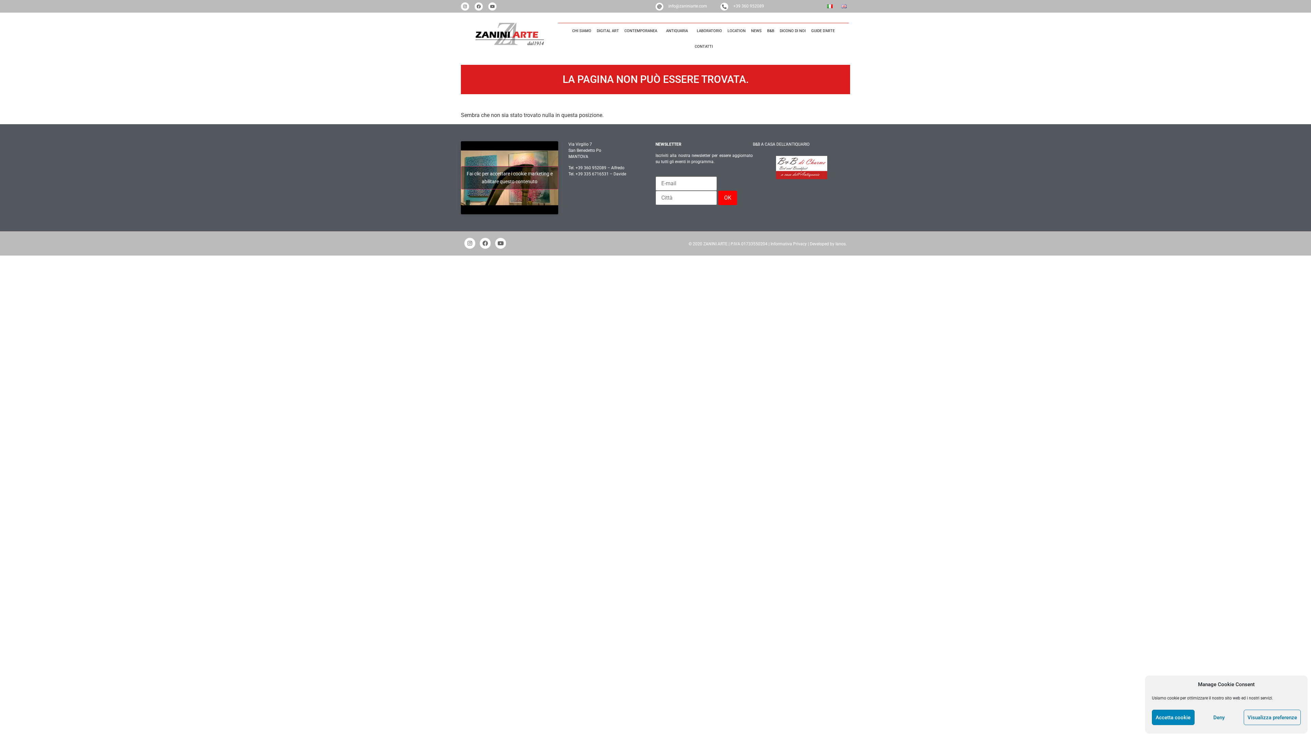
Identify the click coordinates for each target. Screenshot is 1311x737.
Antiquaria (677, 31)
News (756, 31)
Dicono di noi (793, 31)
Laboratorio (709, 31)
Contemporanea (640, 31)
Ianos (840, 244)
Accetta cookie (1173, 717)
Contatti (704, 46)
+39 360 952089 (748, 6)
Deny (1219, 717)
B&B (770, 31)
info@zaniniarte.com (687, 6)
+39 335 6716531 (592, 174)
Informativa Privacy (789, 244)
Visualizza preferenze (1272, 717)
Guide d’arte (823, 31)
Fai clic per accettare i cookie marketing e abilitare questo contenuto (510, 177)
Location (737, 31)
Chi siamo (581, 31)
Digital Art (608, 31)
